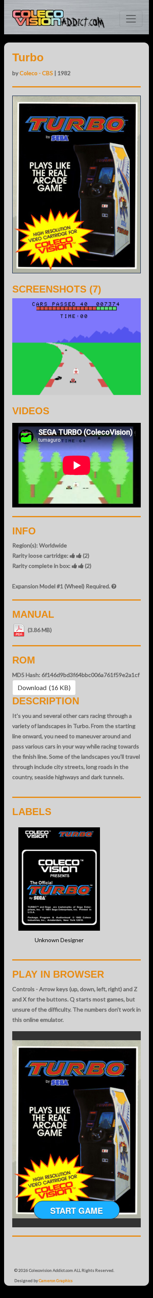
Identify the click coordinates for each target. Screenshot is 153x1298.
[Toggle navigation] (131, 19)
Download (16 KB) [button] (44, 687)
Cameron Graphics (56, 1280)
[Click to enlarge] (76, 346)
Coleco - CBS (36, 72)
